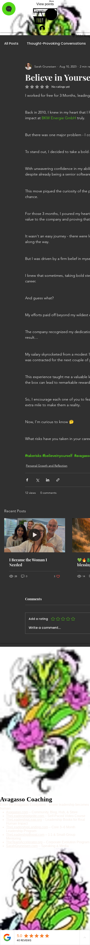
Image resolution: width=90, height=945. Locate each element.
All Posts (11, 43)
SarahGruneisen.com (22, 846)
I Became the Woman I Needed (28, 562)
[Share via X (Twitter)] (37, 480)
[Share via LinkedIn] (48, 480)
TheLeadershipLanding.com (27, 827)
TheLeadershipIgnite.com (25, 816)
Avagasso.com (17, 812)
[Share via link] (58, 480)
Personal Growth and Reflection (46, 465)
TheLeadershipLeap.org (24, 819)
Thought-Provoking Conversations (56, 43)
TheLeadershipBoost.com (25, 834)
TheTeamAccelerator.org (24, 842)
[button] (45, 16)
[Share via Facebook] (27, 480)
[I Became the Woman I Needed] (34, 535)
